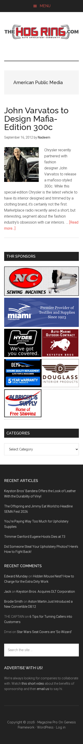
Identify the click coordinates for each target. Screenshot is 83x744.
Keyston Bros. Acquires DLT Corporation (45, 591)
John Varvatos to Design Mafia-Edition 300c (36, 118)
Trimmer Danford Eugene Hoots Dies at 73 (34, 536)
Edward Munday (16, 576)
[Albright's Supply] (23, 416)
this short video (33, 683)
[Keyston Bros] (60, 356)
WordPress (45, 727)
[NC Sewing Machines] (41, 294)
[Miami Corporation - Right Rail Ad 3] (41, 325)
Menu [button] (45, 6)
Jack (7, 591)
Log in (60, 727)
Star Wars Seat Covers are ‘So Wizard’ (44, 632)
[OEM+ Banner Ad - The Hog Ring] (23, 386)
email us (43, 689)
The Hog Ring (41, 31)
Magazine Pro (47, 722)
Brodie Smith (13, 601)
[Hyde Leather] (23, 356)
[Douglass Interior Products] (60, 386)
